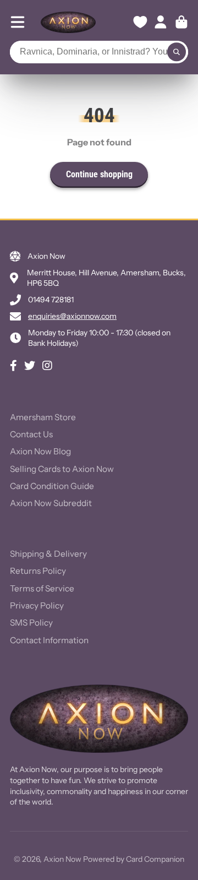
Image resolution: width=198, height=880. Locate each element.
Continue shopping (99, 174)
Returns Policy (38, 571)
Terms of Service (42, 588)
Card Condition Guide (52, 486)
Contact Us (31, 434)
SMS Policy (31, 622)
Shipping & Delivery (48, 553)
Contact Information (49, 640)
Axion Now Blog (40, 451)
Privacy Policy (37, 605)
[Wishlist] (140, 22)
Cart (181, 22)
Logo (68, 22)
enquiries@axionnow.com (72, 316)
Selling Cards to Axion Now (62, 469)
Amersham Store (43, 417)
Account (160, 22)
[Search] (176, 52)
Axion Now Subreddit (51, 503)
